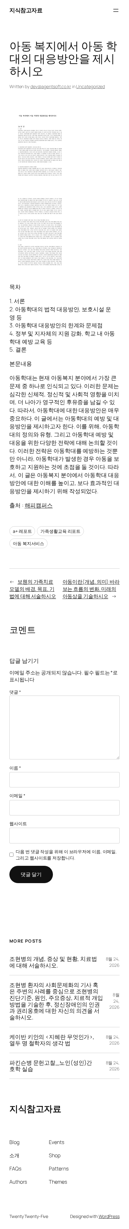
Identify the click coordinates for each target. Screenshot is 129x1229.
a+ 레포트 (22, 531)
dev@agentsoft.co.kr (50, 86)
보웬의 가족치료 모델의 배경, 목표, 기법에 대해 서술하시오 (32, 588)
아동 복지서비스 (28, 543)
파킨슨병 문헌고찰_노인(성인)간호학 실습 (50, 1065)
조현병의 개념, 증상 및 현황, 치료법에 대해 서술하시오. (53, 962)
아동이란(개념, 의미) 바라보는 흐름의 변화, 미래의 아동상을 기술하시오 (91, 588)
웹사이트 (18, 823)
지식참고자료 (25, 10)
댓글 (15, 692)
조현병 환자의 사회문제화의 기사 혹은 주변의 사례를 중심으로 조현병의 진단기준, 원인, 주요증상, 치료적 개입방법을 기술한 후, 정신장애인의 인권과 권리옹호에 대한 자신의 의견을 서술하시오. (56, 1001)
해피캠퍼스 (39, 505)
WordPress (109, 1216)
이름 (15, 768)
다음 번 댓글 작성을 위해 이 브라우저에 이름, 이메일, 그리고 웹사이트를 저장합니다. (66, 854)
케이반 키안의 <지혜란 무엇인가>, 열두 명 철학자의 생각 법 (51, 1040)
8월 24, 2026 (113, 962)
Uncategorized (90, 86)
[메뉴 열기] (116, 10)
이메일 (17, 795)
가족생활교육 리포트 (60, 531)
